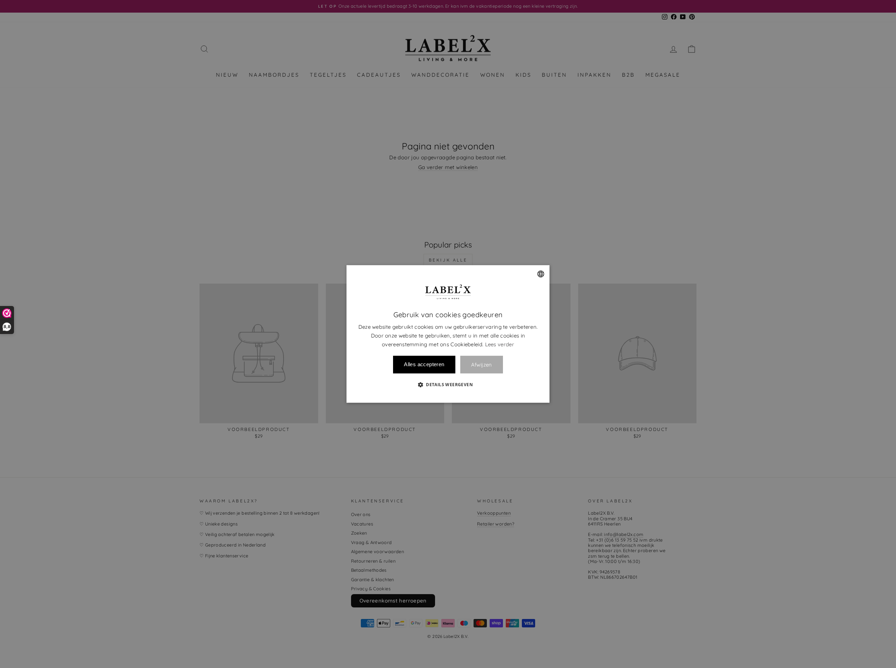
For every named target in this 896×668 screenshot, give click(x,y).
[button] (448, 385)
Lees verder (499, 344)
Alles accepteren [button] (424, 365)
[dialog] (448, 334)
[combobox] (540, 273)
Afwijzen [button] (481, 364)
